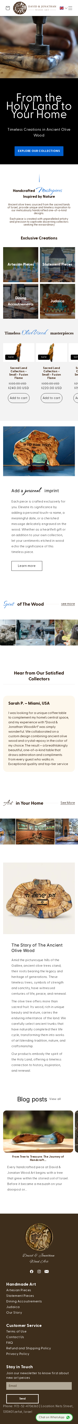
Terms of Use (16, 1331)
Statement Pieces (57, 264)
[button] (70, 8)
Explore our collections (39, 151)
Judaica (57, 301)
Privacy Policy (17, 1354)
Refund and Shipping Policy (28, 1348)
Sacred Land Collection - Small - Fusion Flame (18, 373)
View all (55, 1099)
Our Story (14, 1312)
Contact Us (15, 1337)
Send (22, 1398)
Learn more (27, 565)
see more (68, 604)
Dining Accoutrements (20, 301)
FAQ (9, 1343)
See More (68, 803)
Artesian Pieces (20, 264)
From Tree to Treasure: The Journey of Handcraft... (38, 1159)
